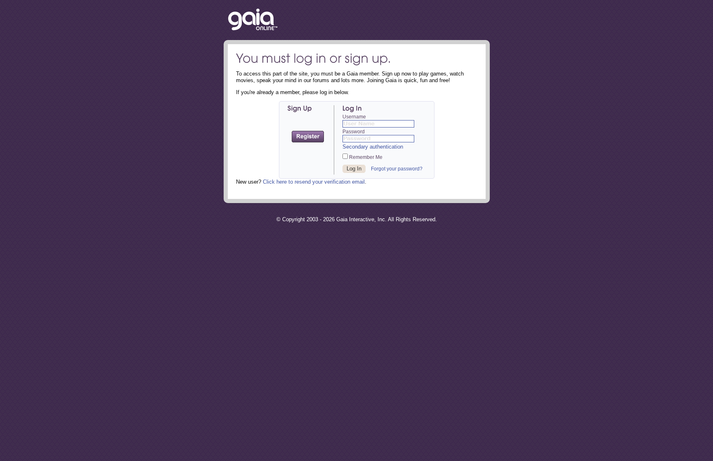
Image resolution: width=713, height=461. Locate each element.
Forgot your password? (397, 169)
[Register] (308, 136)
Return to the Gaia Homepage (253, 20)
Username (354, 117)
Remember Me (365, 157)
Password (353, 132)
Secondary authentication (372, 147)
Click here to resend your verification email (314, 182)
